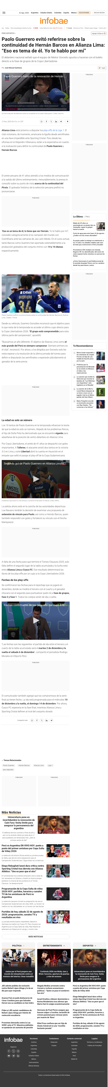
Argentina (34, 13)
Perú (74, 1055)
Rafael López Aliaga (83, 28)
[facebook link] (9, 1051)
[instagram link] (18, 1051)
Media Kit (74, 1059)
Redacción (54, 1042)
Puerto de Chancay (97, 28)
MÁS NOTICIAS (35, 936)
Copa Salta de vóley (43, 28)
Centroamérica (34, 1062)
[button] (4, 13)
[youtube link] (9, 1055)
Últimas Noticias (33, 1066)
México (74, 13)
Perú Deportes (8, 33)
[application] (36, 92)
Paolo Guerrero (8, 765)
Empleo (54, 1045)
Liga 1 (50, 765)
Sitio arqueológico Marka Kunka (13, 28)
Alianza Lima (39, 765)
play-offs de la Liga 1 (53, 130)
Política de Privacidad (95, 1045)
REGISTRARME (84, 13)
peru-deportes (8, 770)
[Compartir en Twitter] (51, 121)
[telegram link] (13, 1055)
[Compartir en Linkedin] (56, 121)
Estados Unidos (46, 13)
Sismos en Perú (70, 28)
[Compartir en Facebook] (46, 121)
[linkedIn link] (18, 1055)
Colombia (57, 13)
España (66, 13)
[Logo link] (54, 20)
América (33, 1042)
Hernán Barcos (24, 765)
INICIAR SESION (99, 13)
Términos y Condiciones (94, 1042)
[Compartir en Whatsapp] (42, 121)
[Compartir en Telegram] (61, 121)
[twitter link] (13, 1051)
